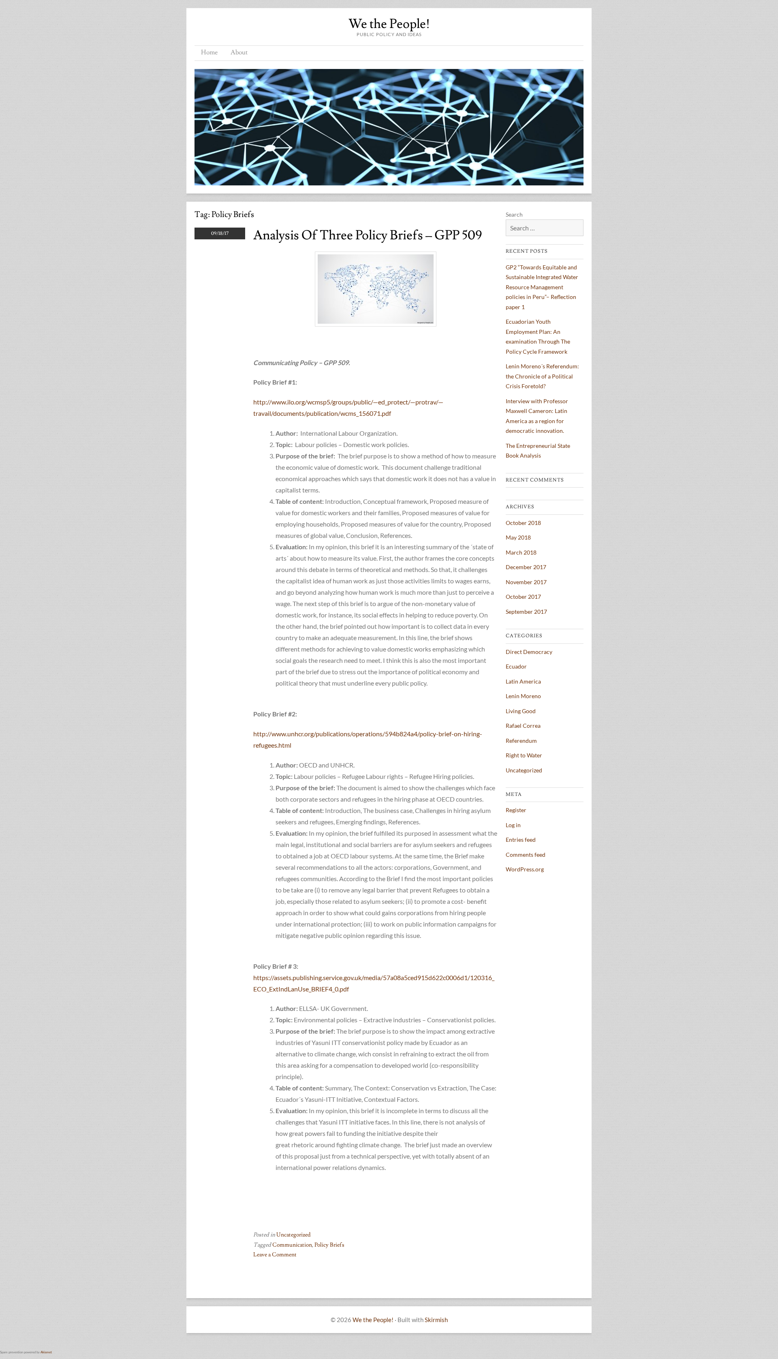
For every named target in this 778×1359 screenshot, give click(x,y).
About (239, 52)
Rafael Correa (523, 725)
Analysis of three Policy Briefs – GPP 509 (367, 235)
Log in (513, 824)
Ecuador (516, 666)
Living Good (521, 710)
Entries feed (521, 839)
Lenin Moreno (523, 695)
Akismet (46, 1352)
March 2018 (521, 552)
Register (516, 809)
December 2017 (526, 566)
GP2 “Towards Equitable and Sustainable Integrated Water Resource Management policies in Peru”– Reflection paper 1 (542, 287)
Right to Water (524, 755)
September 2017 (526, 611)
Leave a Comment (275, 1254)
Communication (292, 1245)
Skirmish (436, 1319)
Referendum (521, 740)
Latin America (523, 681)
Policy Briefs (329, 1245)
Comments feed (525, 854)
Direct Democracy (529, 651)
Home (209, 52)
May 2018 (518, 537)
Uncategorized (293, 1235)
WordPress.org (525, 869)
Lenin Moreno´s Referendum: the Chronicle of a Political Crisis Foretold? (542, 376)
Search (514, 214)
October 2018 (523, 522)
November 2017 (526, 581)
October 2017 (523, 596)
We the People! (389, 23)
